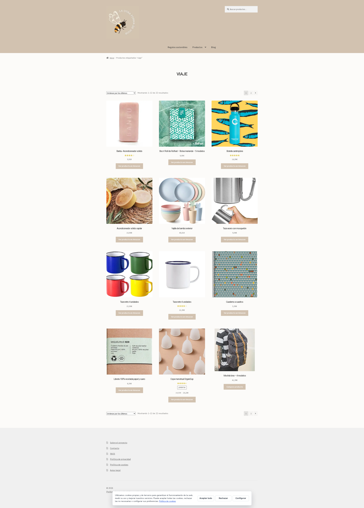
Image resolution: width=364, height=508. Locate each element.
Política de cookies (119, 464)
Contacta (114, 448)
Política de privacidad (120, 459)
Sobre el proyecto (118, 442)
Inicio (112, 58)
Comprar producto (235, 387)
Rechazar (223, 498)
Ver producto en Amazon (129, 166)
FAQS (112, 453)
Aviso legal (115, 470)
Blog (213, 47)
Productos (197, 47)
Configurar (240, 498)
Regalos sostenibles (177, 47)
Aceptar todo (205, 498)
